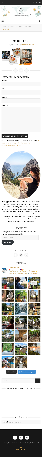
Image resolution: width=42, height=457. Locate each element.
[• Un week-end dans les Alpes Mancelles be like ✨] (34, 283)
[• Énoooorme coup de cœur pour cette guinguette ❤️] (34, 349)
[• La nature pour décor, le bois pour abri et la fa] (34, 309)
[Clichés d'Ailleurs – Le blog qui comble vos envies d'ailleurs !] (21, 11)
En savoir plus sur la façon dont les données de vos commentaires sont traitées (21, 142)
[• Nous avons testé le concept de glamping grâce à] (8, 336)
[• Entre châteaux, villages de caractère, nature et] (34, 296)
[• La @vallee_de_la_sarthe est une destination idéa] (8, 283)
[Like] (15, 70)
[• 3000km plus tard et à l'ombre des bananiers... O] (34, 336)
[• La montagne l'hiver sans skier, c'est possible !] (21, 309)
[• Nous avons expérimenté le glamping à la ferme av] (8, 322)
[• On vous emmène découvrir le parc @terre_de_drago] (34, 322)
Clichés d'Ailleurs (27, 45)
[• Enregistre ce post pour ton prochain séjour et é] (21, 362)
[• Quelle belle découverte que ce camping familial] (8, 362)
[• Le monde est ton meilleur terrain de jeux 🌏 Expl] (21, 336)
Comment (5, 105)
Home (4, 26)
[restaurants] (21, 56)
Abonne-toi (8, 242)
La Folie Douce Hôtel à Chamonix (19, 26)
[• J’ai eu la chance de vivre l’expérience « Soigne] (8, 296)
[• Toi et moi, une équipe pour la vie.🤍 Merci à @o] (21, 296)
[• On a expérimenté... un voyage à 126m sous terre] (21, 322)
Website (4, 97)
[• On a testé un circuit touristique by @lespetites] (21, 349)
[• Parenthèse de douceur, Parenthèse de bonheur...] (8, 349)
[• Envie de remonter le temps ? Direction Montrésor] (8, 309)
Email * (4, 89)
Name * (4, 80)
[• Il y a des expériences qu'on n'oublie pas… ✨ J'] (21, 283)
